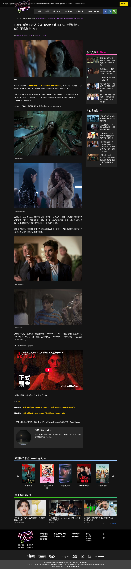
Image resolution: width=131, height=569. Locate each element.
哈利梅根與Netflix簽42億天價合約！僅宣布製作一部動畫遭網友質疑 (49, 407)
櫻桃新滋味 (32, 86)
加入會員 (89, 536)
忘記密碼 (89, 540)
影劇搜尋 (68, 11)
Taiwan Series (93, 11)
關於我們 (21, 545)
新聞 (39, 11)
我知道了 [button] (124, 3)
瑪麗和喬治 (84, 486)
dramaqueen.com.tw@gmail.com (93, 564)
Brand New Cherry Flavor (51, 86)
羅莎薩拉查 (64, 422)
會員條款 (89, 538)
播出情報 (56, 11)
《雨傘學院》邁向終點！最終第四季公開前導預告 (107, 118)
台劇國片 (79, 11)
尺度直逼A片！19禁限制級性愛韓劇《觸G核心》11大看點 (107, 71)
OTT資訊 (76, 536)
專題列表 (44, 536)
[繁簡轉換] (114, 11)
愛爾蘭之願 (102, 486)
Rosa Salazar (75, 422)
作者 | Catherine (43, 430)
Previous (18, 476)
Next (113, 476)
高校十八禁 (65, 486)
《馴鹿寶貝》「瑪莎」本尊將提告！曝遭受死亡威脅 (107, 127)
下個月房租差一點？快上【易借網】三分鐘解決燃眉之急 (64, 519)
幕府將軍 (28, 486)
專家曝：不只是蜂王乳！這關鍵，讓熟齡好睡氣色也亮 (29, 519)
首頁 (24, 18)
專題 (47, 11)
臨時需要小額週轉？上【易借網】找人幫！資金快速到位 (99, 519)
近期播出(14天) (60, 534)
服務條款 (30, 545)
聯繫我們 (30, 547)
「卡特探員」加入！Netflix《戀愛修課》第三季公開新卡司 (107, 136)
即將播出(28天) (60, 536)
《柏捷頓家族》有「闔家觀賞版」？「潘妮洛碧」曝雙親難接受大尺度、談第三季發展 (107, 146)
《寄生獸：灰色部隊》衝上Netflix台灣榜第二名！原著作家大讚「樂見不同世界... (107, 160)
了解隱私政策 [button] (80, 3)
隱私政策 (21, 547)
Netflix (16, 79)
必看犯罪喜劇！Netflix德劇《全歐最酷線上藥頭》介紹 (44, 413)
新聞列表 (31, 18)
